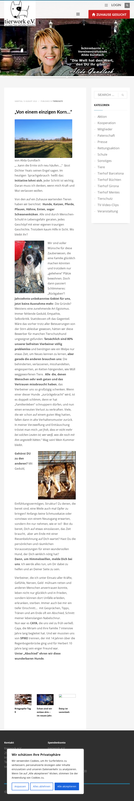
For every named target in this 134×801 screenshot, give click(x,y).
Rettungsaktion (109, 148)
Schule (102, 154)
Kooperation (107, 123)
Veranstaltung (108, 211)
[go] (122, 95)
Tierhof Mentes (109, 192)
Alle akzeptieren (66, 786)
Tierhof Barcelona (111, 173)
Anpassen (20, 786)
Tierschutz (58, 101)
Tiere (101, 167)
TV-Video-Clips (108, 205)
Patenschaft (106, 135)
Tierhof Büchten (109, 180)
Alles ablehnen (41, 786)
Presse (102, 142)
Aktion (102, 116)
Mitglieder (105, 129)
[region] (45, 771)
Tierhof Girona (108, 186)
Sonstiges (105, 161)
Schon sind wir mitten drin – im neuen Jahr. (44, 712)
